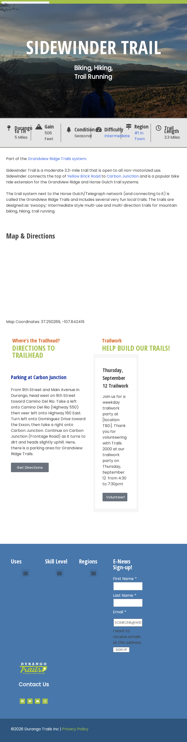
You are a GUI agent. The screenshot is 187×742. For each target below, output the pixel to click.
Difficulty (113, 129)
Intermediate (117, 136)
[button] (25, 573)
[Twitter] (30, 701)
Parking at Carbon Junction (38, 377)
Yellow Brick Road (84, 176)
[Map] (93, 278)
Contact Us (34, 684)
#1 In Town (139, 136)
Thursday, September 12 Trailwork (115, 378)
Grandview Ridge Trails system (57, 159)
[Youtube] (37, 701)
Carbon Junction (123, 176)
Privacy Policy (75, 729)
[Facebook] (22, 701)
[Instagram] (45, 701)
